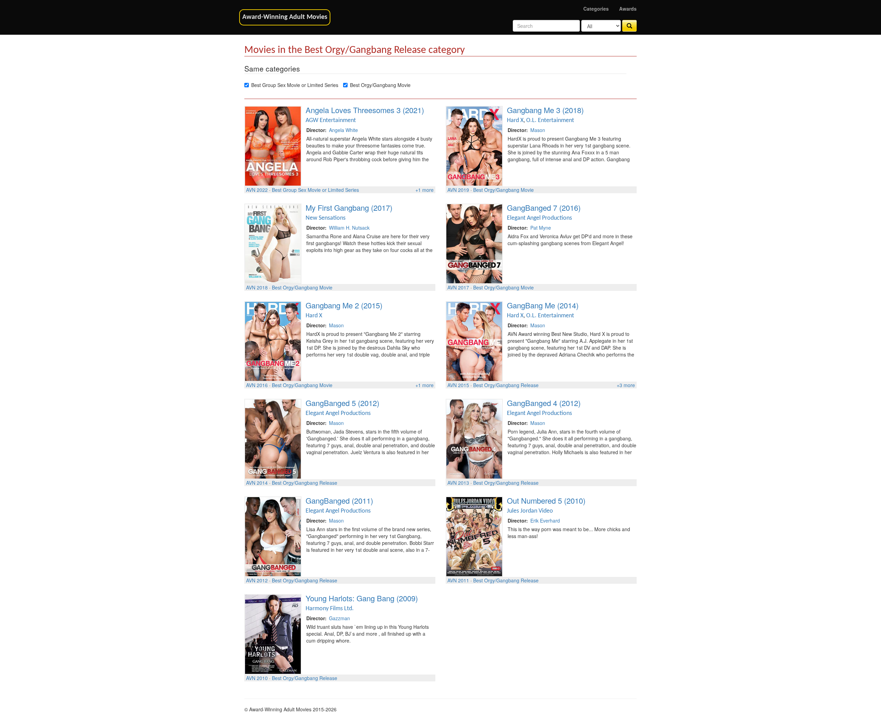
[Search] (629, 26)
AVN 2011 (458, 580)
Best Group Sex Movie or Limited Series (294, 84)
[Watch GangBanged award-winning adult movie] (272, 536)
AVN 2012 (257, 580)
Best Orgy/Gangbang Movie (380, 84)
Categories (596, 8)
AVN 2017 (458, 287)
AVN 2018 (257, 287)
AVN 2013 (458, 482)
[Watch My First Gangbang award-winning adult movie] (272, 243)
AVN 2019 (458, 189)
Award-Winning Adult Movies (284, 17)
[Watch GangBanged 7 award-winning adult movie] (474, 243)
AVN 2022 (257, 189)
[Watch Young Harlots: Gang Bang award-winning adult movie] (272, 633)
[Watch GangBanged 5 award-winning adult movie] (272, 438)
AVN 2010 (257, 678)
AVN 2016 (257, 385)
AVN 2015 (458, 385)
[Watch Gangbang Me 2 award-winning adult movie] (272, 340)
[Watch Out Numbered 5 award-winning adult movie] (474, 536)
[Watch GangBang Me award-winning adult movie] (474, 340)
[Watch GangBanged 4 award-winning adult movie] (474, 438)
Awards (628, 8)
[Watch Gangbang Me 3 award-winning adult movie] (474, 145)
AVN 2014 (257, 482)
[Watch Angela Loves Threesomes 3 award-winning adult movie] (272, 145)
